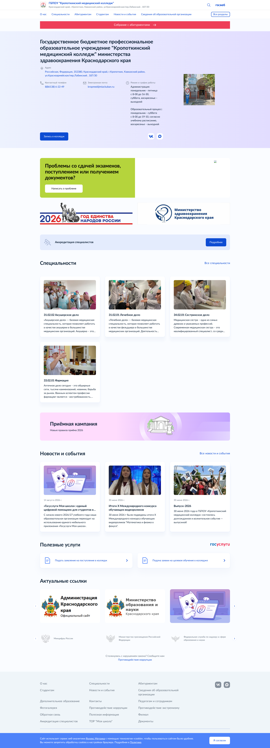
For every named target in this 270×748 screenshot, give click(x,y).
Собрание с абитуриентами (132, 25)
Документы (145, 721)
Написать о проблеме (63, 188)
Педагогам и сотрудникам (155, 701)
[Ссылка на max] (227, 685)
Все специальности (217, 263)
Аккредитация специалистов (59, 721)
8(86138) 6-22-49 (54, 87)
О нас (43, 14)
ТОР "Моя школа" (100, 721)
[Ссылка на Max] (160, 136)
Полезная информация (104, 714)
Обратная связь (50, 714)
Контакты (95, 701)
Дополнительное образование (60, 701)
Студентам (102, 14)
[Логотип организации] (43, 5)
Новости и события (125, 14)
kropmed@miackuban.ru (101, 87)
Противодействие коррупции (135, 660)
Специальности (61, 14)
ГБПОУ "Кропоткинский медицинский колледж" (81, 3)
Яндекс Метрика (95, 738)
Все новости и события (215, 453)
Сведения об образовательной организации (166, 14)
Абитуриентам (83, 14)
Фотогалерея (48, 708)
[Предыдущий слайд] (36, 606)
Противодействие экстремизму (158, 708)
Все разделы (220, 14)
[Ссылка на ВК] (151, 136)
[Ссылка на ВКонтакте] (218, 685)
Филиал (143, 714)
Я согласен (219, 740)
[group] (70, 606)
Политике (135, 742)
